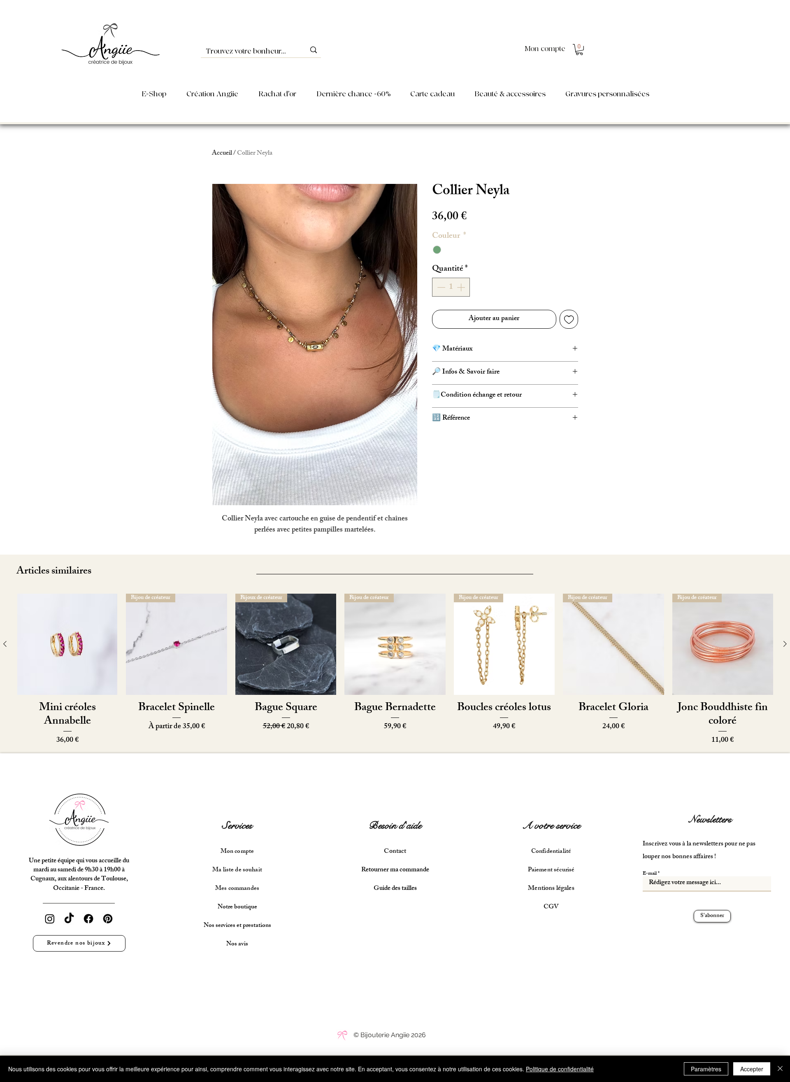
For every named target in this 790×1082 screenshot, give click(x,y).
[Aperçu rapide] (67, 644)
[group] (395, 669)
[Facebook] (88, 919)
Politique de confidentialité (560, 1069)
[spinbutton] (451, 287)
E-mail (650, 873)
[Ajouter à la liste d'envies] (569, 319)
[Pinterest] (108, 919)
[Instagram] (50, 919)
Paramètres (706, 1069)
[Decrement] (440, 287)
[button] (579, 49)
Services (237, 825)
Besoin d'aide (395, 825)
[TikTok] (69, 919)
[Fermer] (780, 1068)
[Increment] (462, 287)
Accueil (222, 154)
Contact (395, 852)
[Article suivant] (785, 644)
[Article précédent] (5, 644)
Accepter (751, 1069)
